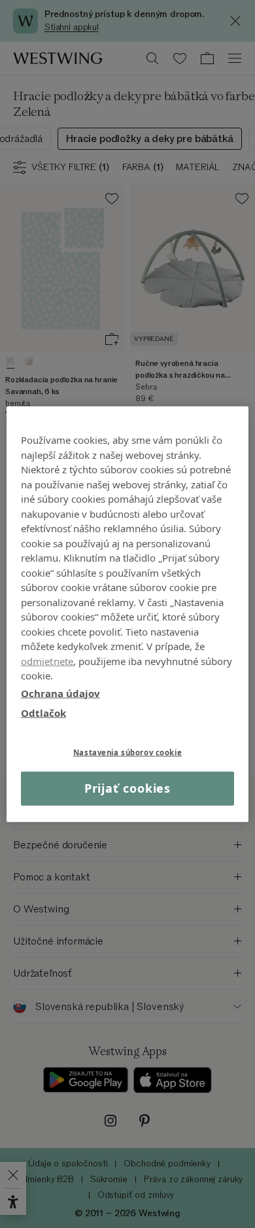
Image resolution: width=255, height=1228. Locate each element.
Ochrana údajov (60, 692)
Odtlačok (43, 712)
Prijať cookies (127, 788)
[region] (128, 614)
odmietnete (47, 660)
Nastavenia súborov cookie (127, 752)
